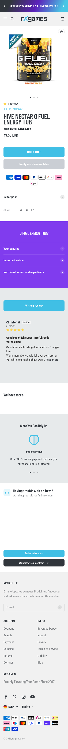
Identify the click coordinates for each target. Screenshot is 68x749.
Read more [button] (52, 359)
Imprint (41, 635)
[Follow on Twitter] (14, 696)
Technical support (34, 553)
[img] (34, 330)
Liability (42, 655)
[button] (5, 103)
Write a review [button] (34, 305)
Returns (8, 655)
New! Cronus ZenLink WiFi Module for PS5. (34, 5)
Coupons (8, 628)
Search (7, 635)
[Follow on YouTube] (32, 696)
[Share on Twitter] (21, 210)
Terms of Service (47, 649)
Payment (8, 642)
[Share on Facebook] (15, 210)
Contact (8, 662)
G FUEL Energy (12, 109)
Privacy (41, 642)
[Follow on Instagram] (23, 696)
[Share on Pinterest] (27, 210)
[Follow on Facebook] (5, 696)
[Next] (64, 6)
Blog (40, 662)
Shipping (8, 649)
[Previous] (4, 6)
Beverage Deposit (47, 628)
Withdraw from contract (31, 562)
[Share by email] (33, 210)
